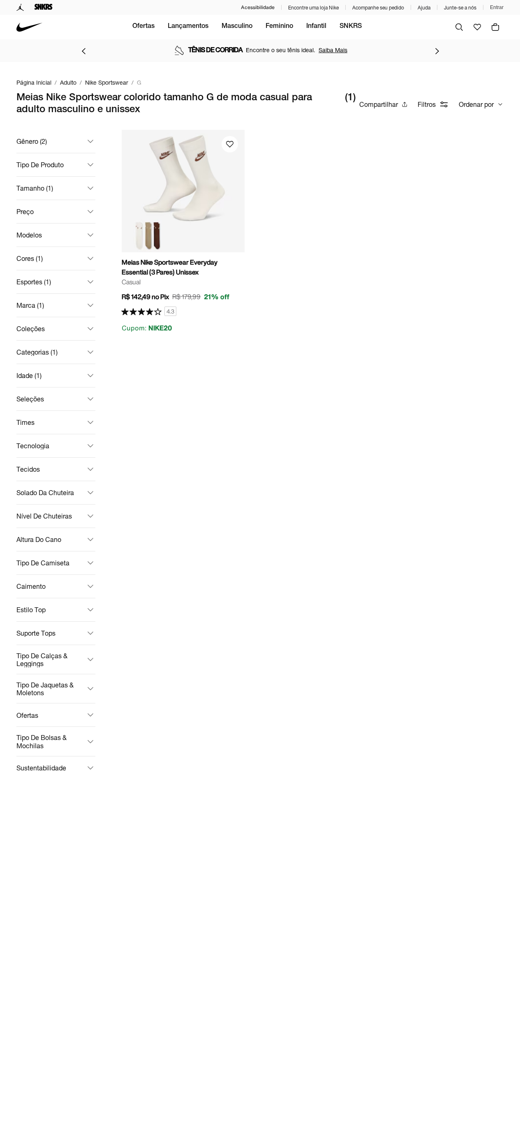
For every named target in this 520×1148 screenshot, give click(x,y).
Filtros (427, 104)
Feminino (279, 26)
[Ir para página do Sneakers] (43, 7)
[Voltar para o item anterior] (83, 51)
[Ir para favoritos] (477, 27)
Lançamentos (188, 26)
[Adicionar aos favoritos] (230, 144)
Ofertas (143, 26)
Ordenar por (476, 104)
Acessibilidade (258, 7)
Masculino (237, 26)
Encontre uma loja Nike (313, 8)
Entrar (497, 7)
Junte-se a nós (460, 8)
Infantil (316, 26)
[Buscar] (459, 27)
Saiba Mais (333, 49)
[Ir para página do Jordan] (20, 7)
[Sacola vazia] (495, 27)
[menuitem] (143, 27)
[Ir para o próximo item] (437, 51)
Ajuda (424, 8)
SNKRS (351, 26)
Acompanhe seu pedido (378, 8)
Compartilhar (378, 104)
